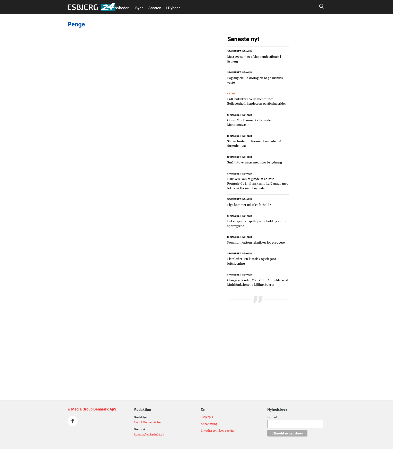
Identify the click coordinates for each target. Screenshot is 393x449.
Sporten (154, 8)
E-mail (272, 417)
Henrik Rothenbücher (147, 422)
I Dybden (173, 8)
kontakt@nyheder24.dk (149, 434)
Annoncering (209, 424)
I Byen (138, 8)
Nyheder (122, 8)
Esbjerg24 (207, 417)
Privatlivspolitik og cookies (218, 430)
